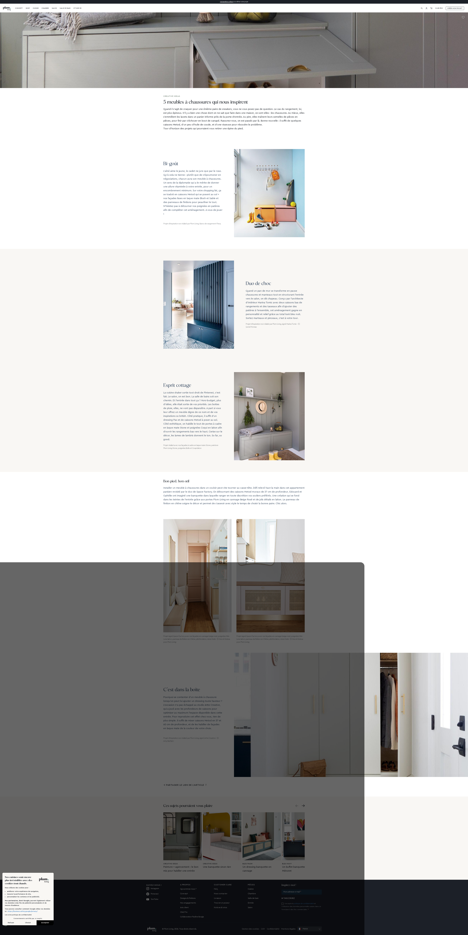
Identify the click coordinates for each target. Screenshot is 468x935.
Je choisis (234, 479)
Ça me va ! (253, 479)
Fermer (214, 479)
